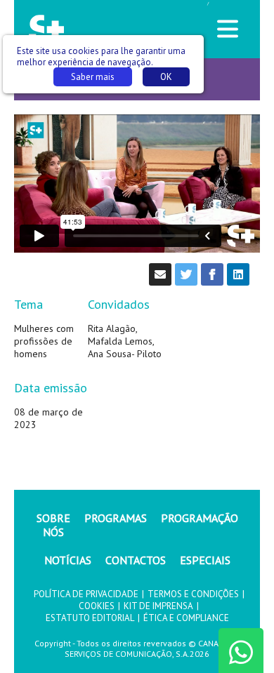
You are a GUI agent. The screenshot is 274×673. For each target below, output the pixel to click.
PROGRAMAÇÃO (199, 518)
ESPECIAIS (205, 560)
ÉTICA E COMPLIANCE (186, 618)
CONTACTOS (135, 560)
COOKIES (97, 606)
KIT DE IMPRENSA (158, 606)
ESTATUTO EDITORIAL (90, 618)
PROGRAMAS (115, 518)
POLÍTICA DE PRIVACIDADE (86, 594)
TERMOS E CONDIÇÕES (193, 594)
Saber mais (93, 77)
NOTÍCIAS (67, 560)
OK (166, 77)
